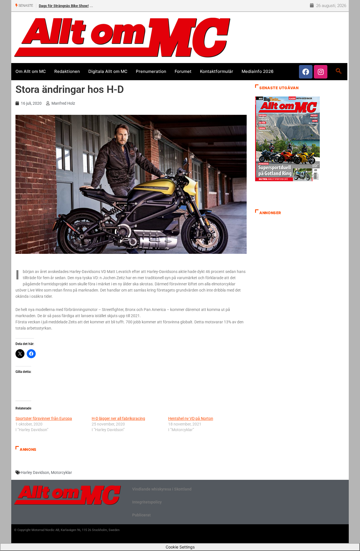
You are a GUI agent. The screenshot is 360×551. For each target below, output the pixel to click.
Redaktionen (67, 71)
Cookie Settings (180, 547)
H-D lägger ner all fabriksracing (118, 418)
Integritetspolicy (147, 502)
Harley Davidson (35, 472)
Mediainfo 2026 (258, 71)
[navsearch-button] (338, 71)
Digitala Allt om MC (107, 71)
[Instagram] (320, 72)
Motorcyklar (61, 472)
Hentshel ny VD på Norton (190, 418)
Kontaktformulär (216, 71)
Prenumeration (151, 71)
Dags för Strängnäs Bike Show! (64, 6)
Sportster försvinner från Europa (43, 418)
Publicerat (141, 515)
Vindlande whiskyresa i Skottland (162, 489)
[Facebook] (305, 72)
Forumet (183, 71)
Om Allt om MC (30, 71)
